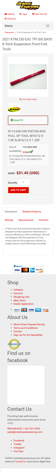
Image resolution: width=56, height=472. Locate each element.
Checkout (11, 18)
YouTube (18, 451)
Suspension (9, 32)
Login (24, 14)
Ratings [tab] (9, 220)
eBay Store (19, 300)
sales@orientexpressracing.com (24, 431)
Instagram (19, 447)
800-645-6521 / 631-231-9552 (23, 428)
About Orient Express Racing (29, 324)
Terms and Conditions (26, 327)
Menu (9, 26)
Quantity (12, 182)
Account (18, 293)
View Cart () (41, 14)
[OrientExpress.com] (28, 5)
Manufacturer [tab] (26, 220)
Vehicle (10, 14)
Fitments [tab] (43, 220)
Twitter (17, 444)
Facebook (19, 440)
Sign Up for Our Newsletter (28, 334)
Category (18, 289)
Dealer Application (24, 303)
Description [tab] (11, 211)
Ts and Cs (20, 461)
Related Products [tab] (32, 211)
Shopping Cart (21, 296)
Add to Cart (18, 189)
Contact (18, 331)
